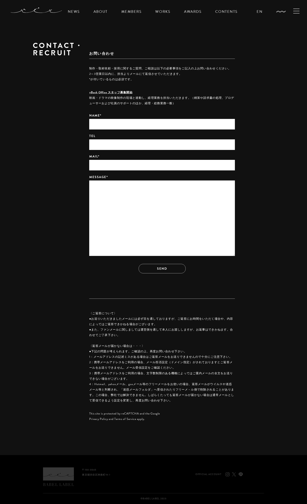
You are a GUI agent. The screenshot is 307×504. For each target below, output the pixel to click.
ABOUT (101, 11)
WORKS (162, 11)
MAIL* (94, 156)
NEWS (74, 11)
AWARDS (192, 11)
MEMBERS (131, 11)
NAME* (95, 115)
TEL (92, 135)
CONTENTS (226, 11)
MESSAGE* (98, 177)
